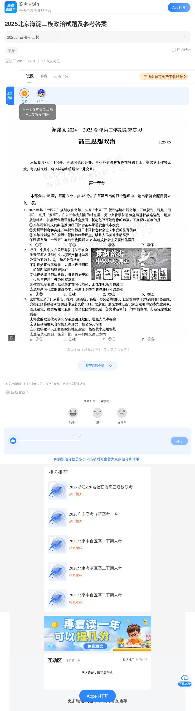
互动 (62, 75)
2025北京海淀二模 (23, 37)
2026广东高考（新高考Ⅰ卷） (95, 514)
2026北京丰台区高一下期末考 (95, 541)
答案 (44, 75)
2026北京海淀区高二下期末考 (95, 568)
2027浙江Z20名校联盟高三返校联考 (101, 487)
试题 (30, 76)
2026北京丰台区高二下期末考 (95, 595)
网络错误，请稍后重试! (97, 672)
